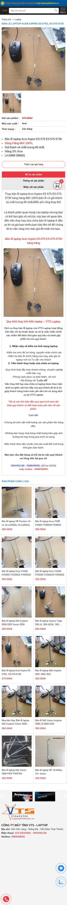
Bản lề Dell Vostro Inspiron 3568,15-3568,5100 (48, 722)
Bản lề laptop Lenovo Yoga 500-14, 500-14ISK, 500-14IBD (48, 623)
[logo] (18, 812)
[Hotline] (6, 899)
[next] (65, 796)
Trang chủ (6, 19)
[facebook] (61, 868)
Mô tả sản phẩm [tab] (33, 174)
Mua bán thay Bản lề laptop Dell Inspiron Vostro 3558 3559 (15, 722)
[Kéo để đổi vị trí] (57, 192)
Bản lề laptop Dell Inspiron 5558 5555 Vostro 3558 (15, 623)
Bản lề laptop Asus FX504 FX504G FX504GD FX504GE (49, 573)
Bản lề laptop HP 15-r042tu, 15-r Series (49, 772)
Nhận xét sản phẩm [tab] (33, 187)
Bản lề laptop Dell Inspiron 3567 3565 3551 (48, 672)
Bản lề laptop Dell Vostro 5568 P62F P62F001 (14, 772)
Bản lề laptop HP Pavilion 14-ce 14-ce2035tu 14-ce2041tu (16, 523)
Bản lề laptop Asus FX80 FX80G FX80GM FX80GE (48, 523)
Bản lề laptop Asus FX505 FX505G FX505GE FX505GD (16, 573)
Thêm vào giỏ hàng (33, 164)
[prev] (1, 796)
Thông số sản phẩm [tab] (33, 180)
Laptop (18, 19)
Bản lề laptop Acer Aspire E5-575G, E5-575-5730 (16, 672)
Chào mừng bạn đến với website (32, 3)
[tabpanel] (33, 332)
